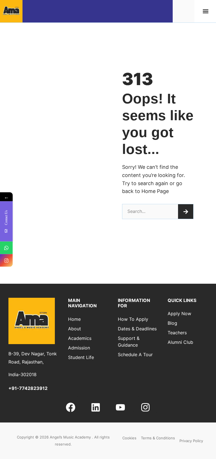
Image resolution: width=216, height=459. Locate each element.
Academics (79, 338)
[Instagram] (145, 407)
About (74, 328)
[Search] (185, 211)
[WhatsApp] (6, 248)
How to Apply (133, 319)
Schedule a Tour (135, 354)
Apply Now (179, 313)
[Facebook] (70, 407)
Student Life (81, 357)
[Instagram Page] (6, 260)
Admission (79, 348)
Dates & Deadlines (137, 328)
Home (74, 319)
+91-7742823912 (28, 388)
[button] (205, 11)
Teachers (177, 332)
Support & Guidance (129, 341)
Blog (172, 323)
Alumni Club (180, 342)
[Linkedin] (95, 407)
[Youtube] (120, 407)
